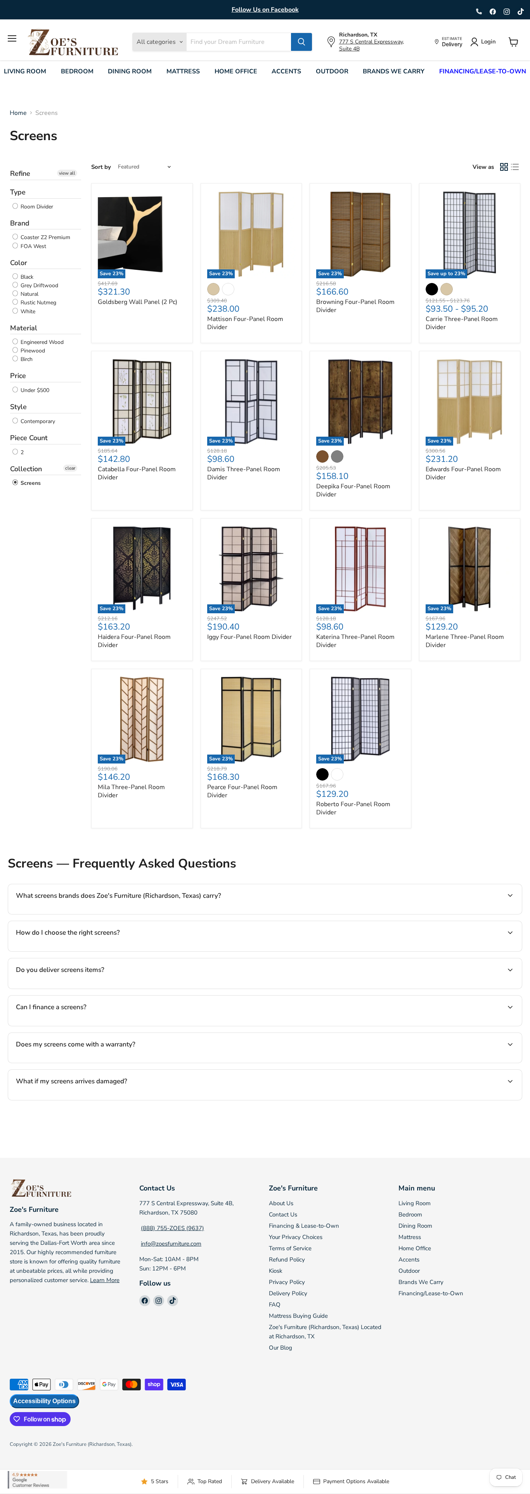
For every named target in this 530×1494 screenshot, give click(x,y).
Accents (286, 71)
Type (18, 192)
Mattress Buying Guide (298, 1316)
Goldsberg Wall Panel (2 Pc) (137, 302)
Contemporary (37, 421)
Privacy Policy (287, 1282)
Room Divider (36, 206)
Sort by (101, 167)
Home (18, 112)
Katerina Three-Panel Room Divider (355, 641)
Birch (26, 359)
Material (23, 328)
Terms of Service (290, 1248)
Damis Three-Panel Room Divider (243, 473)
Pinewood (32, 350)
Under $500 (34, 390)
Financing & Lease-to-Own (304, 1226)
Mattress (183, 71)
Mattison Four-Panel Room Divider (245, 323)
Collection (26, 469)
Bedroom (77, 71)
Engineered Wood (41, 342)
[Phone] (478, 11)
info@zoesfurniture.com (171, 1244)
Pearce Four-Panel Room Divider (242, 791)
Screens (30, 483)
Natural (28, 294)
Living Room (25, 71)
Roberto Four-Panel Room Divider (353, 808)
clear (70, 468)
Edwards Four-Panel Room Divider (463, 473)
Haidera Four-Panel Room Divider (134, 641)
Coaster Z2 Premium (44, 237)
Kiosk (275, 1271)
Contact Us (283, 1214)
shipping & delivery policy (439, 988)
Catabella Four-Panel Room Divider (137, 473)
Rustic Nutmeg (37, 303)
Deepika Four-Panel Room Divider (353, 490)
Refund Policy (287, 1259)
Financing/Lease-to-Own (482, 71)
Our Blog (280, 1348)
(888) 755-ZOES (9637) (172, 1228)
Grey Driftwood (38, 285)
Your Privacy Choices (295, 1237)
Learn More (105, 1280)
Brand (19, 223)
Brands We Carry (393, 71)
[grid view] (504, 166)
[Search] (301, 42)
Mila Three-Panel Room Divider (131, 791)
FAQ (275, 1304)
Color (18, 262)
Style (18, 406)
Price (18, 375)
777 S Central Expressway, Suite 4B (371, 45)
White (27, 311)
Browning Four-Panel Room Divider (355, 306)
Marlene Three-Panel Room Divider (465, 641)
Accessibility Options (44, 1401)
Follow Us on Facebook (265, 9)
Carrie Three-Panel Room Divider (462, 323)
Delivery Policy (288, 1293)
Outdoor (332, 71)
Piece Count (29, 437)
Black (26, 277)
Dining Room (130, 71)
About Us (281, 1203)
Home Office (236, 71)
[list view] (514, 166)
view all (67, 173)
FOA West (32, 246)
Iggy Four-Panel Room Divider (249, 637)
